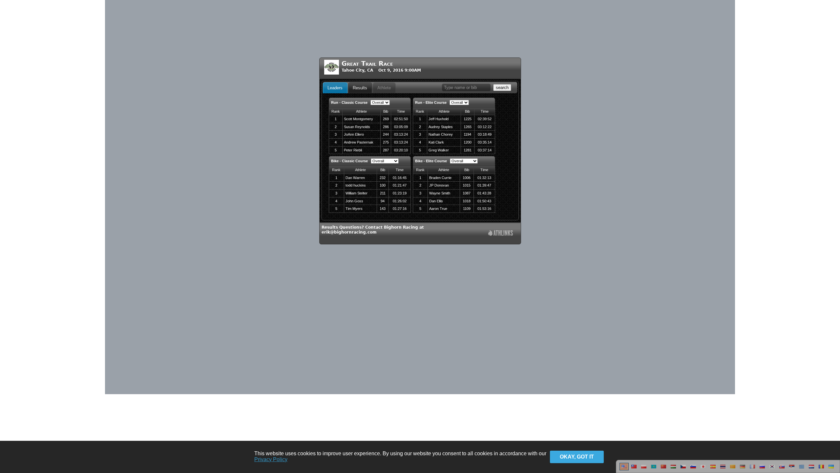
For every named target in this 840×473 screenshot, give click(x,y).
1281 (468, 150)
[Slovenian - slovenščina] (693, 469)
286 (386, 127)
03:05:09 (401, 127)
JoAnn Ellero (354, 134)
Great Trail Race (367, 63)
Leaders (335, 87)
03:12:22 (485, 127)
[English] (624, 469)
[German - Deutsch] (742, 469)
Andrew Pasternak (358, 142)
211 (383, 193)
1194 (467, 134)
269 (386, 119)
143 (383, 209)
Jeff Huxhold (439, 119)
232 (383, 178)
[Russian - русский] (762, 469)
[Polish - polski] (643, 469)
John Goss (354, 201)
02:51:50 (401, 119)
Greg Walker (439, 150)
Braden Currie (440, 178)
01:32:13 (484, 178)
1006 (467, 178)
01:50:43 (484, 201)
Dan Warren (355, 178)
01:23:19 (400, 193)
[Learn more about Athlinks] (500, 233)
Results (360, 87)
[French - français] (752, 469)
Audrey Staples (441, 127)
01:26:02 (400, 201)
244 (386, 134)
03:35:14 (485, 142)
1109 (467, 209)
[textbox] (466, 87)
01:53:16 (484, 209)
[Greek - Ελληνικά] (801, 469)
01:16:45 (400, 178)
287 (386, 150)
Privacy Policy (270, 459)
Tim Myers (354, 209)
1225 (468, 119)
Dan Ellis (436, 201)
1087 (467, 193)
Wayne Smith (439, 193)
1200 (468, 142)
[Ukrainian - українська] (831, 469)
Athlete (384, 87)
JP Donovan (439, 185)
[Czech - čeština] (683, 469)
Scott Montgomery (358, 119)
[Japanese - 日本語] (703, 469)
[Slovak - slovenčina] (782, 469)
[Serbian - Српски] (791, 469)
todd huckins (356, 185)
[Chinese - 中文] (634, 469)
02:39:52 (485, 119)
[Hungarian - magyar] (673, 469)
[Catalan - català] (732, 469)
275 (386, 142)
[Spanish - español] (713, 469)
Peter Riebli (353, 150)
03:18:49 (485, 134)
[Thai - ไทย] (722, 469)
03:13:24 (401, 134)
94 (383, 201)
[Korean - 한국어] (772, 469)
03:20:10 (401, 150)
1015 (467, 185)
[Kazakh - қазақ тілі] (653, 469)
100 (383, 185)
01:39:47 (484, 185)
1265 (468, 127)
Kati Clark (436, 142)
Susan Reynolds (357, 127)
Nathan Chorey (441, 134)
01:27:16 (400, 209)
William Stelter (357, 193)
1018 (467, 201)
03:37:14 (485, 150)
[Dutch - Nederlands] (811, 469)
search (502, 87)
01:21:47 (400, 185)
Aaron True (438, 209)
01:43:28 (484, 193)
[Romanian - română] (821, 469)
